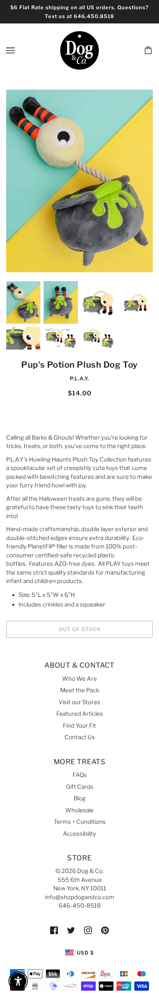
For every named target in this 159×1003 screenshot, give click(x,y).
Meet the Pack (79, 690)
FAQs (80, 774)
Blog (80, 798)
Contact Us (79, 737)
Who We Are (79, 678)
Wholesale (79, 810)
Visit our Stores (79, 702)
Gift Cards (79, 786)
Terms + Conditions (80, 821)
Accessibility (79, 833)
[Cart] (149, 50)
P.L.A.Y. (79, 378)
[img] (54, 930)
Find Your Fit (79, 725)
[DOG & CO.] (79, 50)
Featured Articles (79, 713)
